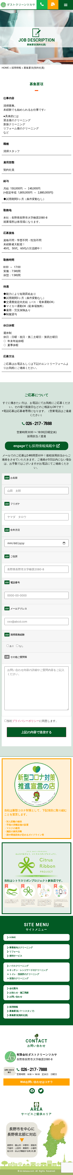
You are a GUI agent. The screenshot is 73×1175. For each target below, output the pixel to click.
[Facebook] (32, 1091)
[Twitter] (41, 1091)
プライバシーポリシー (25, 721)
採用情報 (16, 68)
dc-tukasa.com (27, 1171)
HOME (5, 68)
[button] (66, 4)
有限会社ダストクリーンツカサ (37, 1054)
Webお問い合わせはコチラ (36, 1082)
